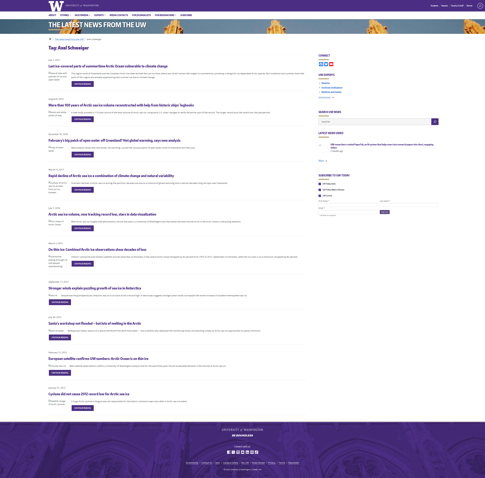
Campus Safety (230, 462)
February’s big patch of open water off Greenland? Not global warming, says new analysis (114, 140)
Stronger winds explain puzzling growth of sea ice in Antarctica (94, 288)
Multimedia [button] (81, 15)
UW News (50, 38)
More (321, 160)
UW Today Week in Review (333, 190)
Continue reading (84, 85)
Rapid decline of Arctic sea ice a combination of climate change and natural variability (111, 175)
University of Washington (56, 5)
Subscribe (186, 15)
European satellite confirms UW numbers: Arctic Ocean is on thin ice (98, 358)
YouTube (242, 452)
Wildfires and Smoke (331, 92)
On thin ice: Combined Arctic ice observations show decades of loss (97, 249)
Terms (282, 462)
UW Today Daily (328, 183)
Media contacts (119, 15)
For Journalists (141, 15)
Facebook (228, 452)
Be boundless (242, 435)
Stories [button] (64, 15)
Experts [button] (99, 15)
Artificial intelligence (331, 87)
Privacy (271, 462)
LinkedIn (247, 452)
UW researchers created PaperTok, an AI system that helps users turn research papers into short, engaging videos (382, 147)
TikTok (256, 452)
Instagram (238, 452)
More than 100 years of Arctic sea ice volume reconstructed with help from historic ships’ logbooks (121, 105)
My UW (245, 462)
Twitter (233, 452)
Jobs (218, 462)
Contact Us (207, 462)
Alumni (469, 5)
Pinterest (252, 452)
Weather (325, 83)
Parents (444, 5)
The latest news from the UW (69, 39)
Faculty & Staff (457, 5)
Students (434, 5)
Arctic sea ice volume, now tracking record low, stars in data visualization (102, 214)
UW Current (327, 195)
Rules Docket (258, 462)
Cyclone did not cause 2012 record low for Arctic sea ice (88, 394)
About (52, 15)
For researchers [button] (164, 15)
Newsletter (293, 462)
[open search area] (480, 6)
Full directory (325, 97)
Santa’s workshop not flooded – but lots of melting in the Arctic (94, 323)
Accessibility (192, 462)
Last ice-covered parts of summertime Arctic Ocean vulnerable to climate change (108, 66)
